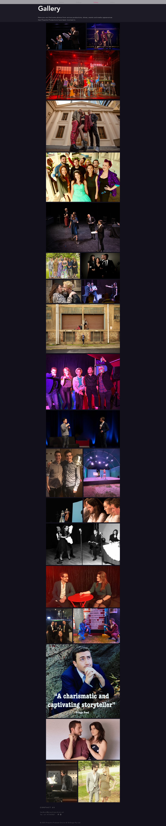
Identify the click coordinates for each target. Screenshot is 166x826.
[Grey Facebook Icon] (58, 814)
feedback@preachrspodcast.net (52, 812)
